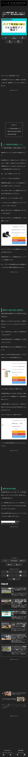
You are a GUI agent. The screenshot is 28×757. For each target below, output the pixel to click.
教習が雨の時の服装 (12, 134)
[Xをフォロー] (7, 571)
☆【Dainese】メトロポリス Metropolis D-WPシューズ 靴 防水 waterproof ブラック (19, 229)
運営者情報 (20, 750)
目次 (12, 124)
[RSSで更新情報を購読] (14, 579)
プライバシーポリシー (7, 752)
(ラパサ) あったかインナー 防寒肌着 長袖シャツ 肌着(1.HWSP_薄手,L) (18, 423)
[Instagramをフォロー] (20, 571)
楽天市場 (15, 240)
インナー (15, 523)
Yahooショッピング (17, 242)
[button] (18, 41)
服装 (18, 521)
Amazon (15, 237)
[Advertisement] (14, 59)
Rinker (16, 374)
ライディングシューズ (7, 523)
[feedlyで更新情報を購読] (20, 575)
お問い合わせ (7, 750)
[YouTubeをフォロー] (7, 575)
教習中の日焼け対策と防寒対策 (14, 131)
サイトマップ (21, 752)
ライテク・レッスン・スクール (9, 521)
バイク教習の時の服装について (14, 128)
